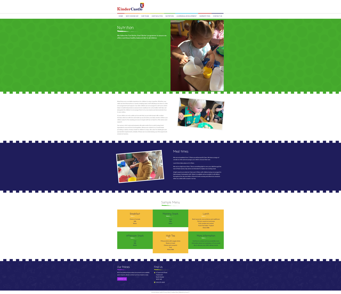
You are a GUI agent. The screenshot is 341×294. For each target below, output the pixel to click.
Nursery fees (205, 16)
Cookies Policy (174, 292)
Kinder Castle (159, 292)
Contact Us (217, 16)
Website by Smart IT (184, 292)
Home (121, 16)
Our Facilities (157, 16)
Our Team (145, 16)
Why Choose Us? (132, 16)
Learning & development (187, 16)
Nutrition (170, 16)
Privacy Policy (167, 292)
